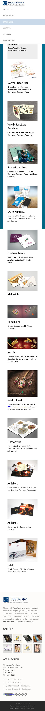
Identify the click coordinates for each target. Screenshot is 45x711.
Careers (7, 34)
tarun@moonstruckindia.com (20, 689)
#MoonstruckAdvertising (17, 407)
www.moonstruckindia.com (26, 706)
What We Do (9, 15)
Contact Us (8, 41)
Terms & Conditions (27, 708)
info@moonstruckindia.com (19, 686)
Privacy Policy (14, 708)
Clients (6, 28)
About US (7, 9)
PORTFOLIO (8, 22)
